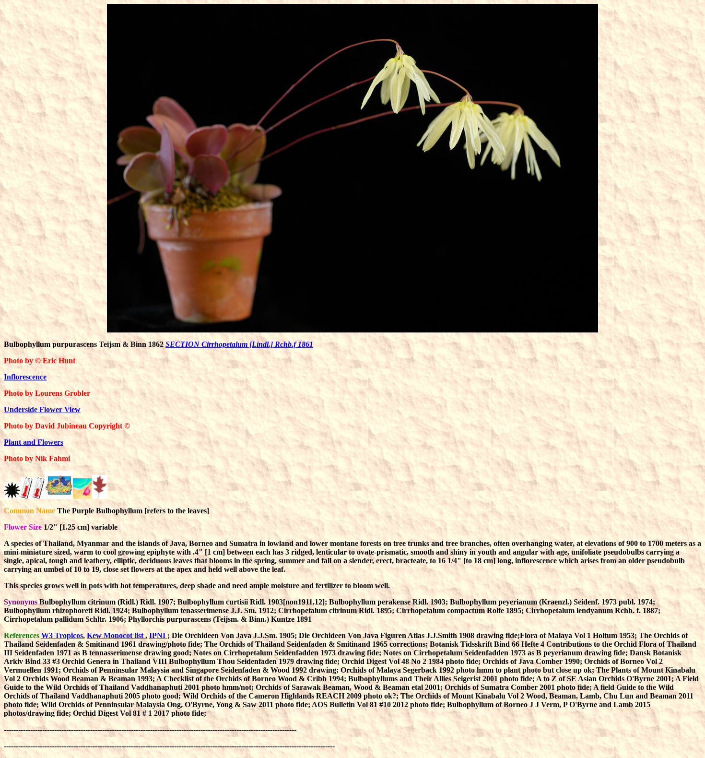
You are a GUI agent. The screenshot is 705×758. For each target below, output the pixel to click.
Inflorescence (25, 377)
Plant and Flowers (33, 442)
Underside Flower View (42, 409)
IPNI (158, 635)
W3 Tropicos (62, 635)
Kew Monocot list (116, 635)
